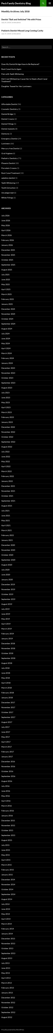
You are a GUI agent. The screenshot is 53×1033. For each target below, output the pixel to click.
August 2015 (6, 840)
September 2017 (8, 717)
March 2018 (6, 688)
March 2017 (6, 747)
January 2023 (7, 422)
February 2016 (7, 810)
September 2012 (8, 1012)
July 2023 (5, 392)
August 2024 (6, 328)
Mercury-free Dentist (10, 148)
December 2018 (8, 643)
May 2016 (5, 796)
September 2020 (8, 560)
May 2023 (5, 402)
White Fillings (7, 197)
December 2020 (8, 545)
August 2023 (6, 388)
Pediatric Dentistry (9, 158)
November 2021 (8, 491)
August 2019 (6, 604)
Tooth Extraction (8, 188)
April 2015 (5, 860)
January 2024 (7, 363)
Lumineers (5, 143)
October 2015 (7, 830)
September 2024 (8, 324)
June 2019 (5, 614)
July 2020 (5, 569)
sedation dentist (8, 178)
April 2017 (5, 742)
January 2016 (7, 815)
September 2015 (8, 835)
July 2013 (5, 963)
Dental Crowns (7, 119)
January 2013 (7, 992)
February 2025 (7, 299)
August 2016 (6, 781)
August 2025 (6, 269)
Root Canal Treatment (10, 173)
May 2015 (5, 855)
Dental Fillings (7, 124)
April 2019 (5, 624)
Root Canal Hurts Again (11, 69)
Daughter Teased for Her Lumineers (16, 86)
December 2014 (8, 879)
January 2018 (7, 697)
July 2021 (5, 510)
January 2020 (7, 579)
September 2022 (8, 442)
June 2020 (5, 574)
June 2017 (5, 732)
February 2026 (7, 240)
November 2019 (8, 589)
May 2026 (5, 225)
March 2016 (6, 806)
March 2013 (6, 983)
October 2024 (7, 319)
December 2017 (8, 702)
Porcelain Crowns (9, 168)
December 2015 (8, 820)
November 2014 (8, 884)
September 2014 (8, 894)
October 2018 (7, 653)
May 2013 (5, 973)
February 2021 (7, 535)
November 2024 (8, 314)
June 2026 (5, 220)
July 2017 (5, 727)
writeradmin (16, 22)
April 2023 (5, 407)
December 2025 (8, 250)
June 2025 (5, 279)
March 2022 (6, 471)
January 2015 (7, 874)
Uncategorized (7, 193)
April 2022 (5, 466)
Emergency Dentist (9, 138)
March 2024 (6, 353)
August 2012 (6, 1017)
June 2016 (5, 791)
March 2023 (6, 412)
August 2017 (6, 722)
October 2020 (7, 555)
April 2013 (5, 978)
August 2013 (6, 958)
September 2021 (8, 501)
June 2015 (5, 850)
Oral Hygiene (7, 153)
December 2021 (8, 486)
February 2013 (7, 988)
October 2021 (7, 496)
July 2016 (5, 786)
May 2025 (5, 284)
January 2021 (7, 540)
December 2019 (8, 584)
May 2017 (5, 737)
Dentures (5, 134)
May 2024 (5, 343)
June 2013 (5, 968)
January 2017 (7, 756)
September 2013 (8, 953)
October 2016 (7, 771)
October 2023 (7, 378)
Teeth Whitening (8, 183)
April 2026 (5, 230)
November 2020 (8, 550)
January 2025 (7, 304)
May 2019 (5, 619)
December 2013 (8, 938)
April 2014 (5, 919)
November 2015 (8, 825)
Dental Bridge (7, 114)
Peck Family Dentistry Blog (16, 3)
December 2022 (8, 427)
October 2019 (7, 594)
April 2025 (5, 289)
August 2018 (6, 663)
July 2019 (5, 609)
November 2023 (8, 373)
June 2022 (5, 456)
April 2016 (5, 801)
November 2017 (8, 707)
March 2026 (6, 235)
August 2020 (6, 565)
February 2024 (7, 358)
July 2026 (5, 215)
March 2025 (6, 294)
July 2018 (5, 668)
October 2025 (7, 260)
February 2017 (7, 751)
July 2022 (5, 451)
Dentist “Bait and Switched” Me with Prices (21, 19)
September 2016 (8, 776)
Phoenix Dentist (8, 163)
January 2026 (7, 245)
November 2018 (8, 648)
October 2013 (7, 948)
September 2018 (8, 658)
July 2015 (5, 845)
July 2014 (5, 904)
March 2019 (6, 629)
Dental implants (8, 129)
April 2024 (5, 348)
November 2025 (8, 255)
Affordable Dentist (9, 104)
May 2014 (5, 914)
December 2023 (8, 368)
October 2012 (7, 1007)
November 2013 (8, 943)
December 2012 (8, 997)
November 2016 (8, 766)
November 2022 (8, 432)
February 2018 (7, 692)
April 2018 (5, 683)
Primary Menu (49, 3)
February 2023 (7, 417)
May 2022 (5, 461)
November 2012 (8, 1002)
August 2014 (6, 899)
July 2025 (5, 274)
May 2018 (5, 678)
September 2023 (8, 383)
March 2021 (6, 530)
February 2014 (7, 929)
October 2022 (7, 437)
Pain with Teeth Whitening (12, 74)
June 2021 (5, 515)
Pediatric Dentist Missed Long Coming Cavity (22, 30)
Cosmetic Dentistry (9, 109)
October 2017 (7, 712)
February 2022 (7, 476)
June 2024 (5, 338)
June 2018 (5, 673)
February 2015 (7, 870)
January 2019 (7, 638)
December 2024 (8, 309)
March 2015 (6, 865)
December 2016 (8, 761)
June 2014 (5, 909)
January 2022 (7, 481)
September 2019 (8, 599)
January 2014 (7, 933)
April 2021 (5, 525)
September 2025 (8, 265)
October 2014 (7, 889)
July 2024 (5, 333)
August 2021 (6, 506)
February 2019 (7, 633)
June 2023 (5, 397)
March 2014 (6, 924)
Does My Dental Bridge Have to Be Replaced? (20, 64)
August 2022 (6, 447)
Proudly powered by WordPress (12, 1030)
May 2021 (5, 520)
